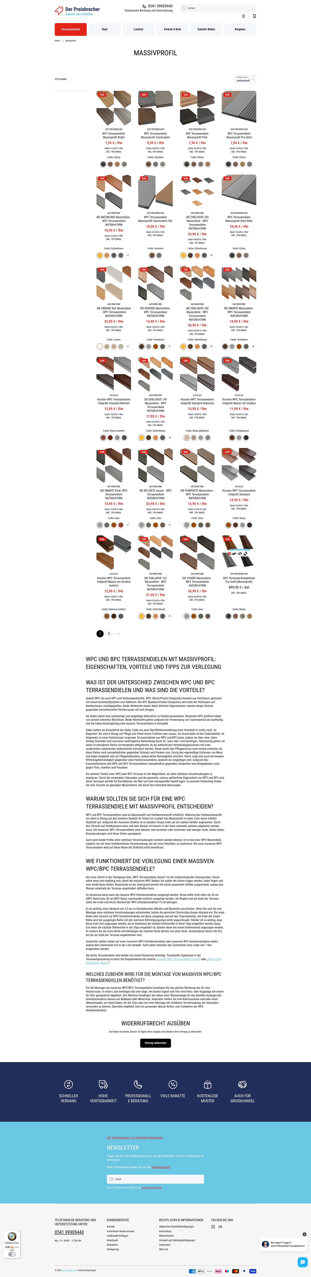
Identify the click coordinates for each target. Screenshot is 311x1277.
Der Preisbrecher (69, 1270)
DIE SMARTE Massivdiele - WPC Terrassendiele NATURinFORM (239, 312)
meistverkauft (243, 80)
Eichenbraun (100, 255)
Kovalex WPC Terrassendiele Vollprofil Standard (239, 492)
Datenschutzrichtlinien (152, 1187)
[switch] (12, 1254)
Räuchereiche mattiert (121, 616)
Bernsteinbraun (107, 255)
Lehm (114, 346)
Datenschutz (165, 1231)
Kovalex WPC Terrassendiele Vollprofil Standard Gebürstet (197, 401)
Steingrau (148, 525)
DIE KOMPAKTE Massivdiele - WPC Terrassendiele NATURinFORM (197, 494)
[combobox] (218, 8)
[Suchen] (183, 8)
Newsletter (112, 1244)
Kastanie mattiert (114, 616)
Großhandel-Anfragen (117, 1235)
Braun (155, 346)
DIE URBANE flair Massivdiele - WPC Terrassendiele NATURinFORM (114, 312)
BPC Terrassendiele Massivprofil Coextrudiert (155, 135)
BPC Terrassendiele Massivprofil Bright (113, 135)
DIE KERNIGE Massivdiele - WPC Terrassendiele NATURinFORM (155, 312)
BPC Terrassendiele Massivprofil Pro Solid (239, 135)
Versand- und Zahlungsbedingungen (177, 1240)
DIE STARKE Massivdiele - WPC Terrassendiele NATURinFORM (197, 581)
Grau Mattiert (117, 437)
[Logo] (77, 10)
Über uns (163, 1249)
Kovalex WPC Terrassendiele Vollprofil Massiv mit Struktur (239, 401)
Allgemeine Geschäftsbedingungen (176, 1226)
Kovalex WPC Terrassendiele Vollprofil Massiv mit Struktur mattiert (114, 581)
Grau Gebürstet (201, 437)
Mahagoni (110, 164)
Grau (148, 346)
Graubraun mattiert (124, 437)
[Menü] (18, 1232)
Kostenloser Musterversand (120, 1231)
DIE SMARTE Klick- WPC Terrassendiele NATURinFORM (113, 494)
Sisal (107, 346)
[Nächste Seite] (117, 633)
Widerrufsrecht (166, 1235)
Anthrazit (162, 346)
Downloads (112, 1240)
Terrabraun (190, 255)
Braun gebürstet (187, 437)
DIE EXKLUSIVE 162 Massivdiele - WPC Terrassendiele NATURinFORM (155, 583)
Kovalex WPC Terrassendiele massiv (178, 959)
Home (57, 40)
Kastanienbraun (121, 525)
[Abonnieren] (199, 1179)
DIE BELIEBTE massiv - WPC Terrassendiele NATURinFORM (155, 494)
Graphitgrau (121, 255)
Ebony (103, 164)
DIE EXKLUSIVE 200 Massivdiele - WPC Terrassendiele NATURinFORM (197, 314)
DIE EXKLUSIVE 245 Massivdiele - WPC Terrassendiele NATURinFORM (197, 222)
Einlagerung (113, 1249)
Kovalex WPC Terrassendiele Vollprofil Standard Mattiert (113, 401)
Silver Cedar (124, 164)
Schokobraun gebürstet (194, 437)
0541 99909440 (160, 6)
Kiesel (121, 346)
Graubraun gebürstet (208, 437)
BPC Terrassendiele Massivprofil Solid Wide (239, 219)
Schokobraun (232, 437)
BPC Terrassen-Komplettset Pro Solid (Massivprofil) (239, 580)
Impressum (164, 1244)
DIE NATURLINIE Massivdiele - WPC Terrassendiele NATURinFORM (113, 220)
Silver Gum (162, 164)
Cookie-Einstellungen (87, 1270)
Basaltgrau (114, 255)
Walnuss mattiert (107, 616)
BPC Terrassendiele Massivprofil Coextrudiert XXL (155, 219)
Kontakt (111, 1226)
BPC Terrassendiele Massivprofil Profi (197, 135)
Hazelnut (148, 164)
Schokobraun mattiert (110, 437)
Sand (117, 164)
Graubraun (246, 437)
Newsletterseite (161, 1167)
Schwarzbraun (162, 525)
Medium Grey (155, 164)
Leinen (100, 346)
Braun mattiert (103, 437)
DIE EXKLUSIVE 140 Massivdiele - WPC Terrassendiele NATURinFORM (155, 405)
